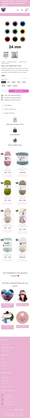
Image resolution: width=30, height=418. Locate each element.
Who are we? (5, 344)
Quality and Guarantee (7, 347)
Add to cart (18, 91)
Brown (3, 82)
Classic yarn (7, 198)
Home (3, 62)
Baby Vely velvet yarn (7, 226)
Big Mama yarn (22, 255)
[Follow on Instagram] (17, 410)
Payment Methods (6, 386)
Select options (7, 175)
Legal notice (4, 380)
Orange (15, 85)
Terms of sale (5, 377)
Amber (13, 82)
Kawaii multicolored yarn (22, 226)
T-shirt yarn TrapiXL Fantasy (22, 169)
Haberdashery (12, 62)
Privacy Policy (5, 383)
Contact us (4, 368)
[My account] (17, 10)
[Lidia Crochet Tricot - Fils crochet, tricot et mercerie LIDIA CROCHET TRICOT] (5, 10)
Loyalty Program (5, 350)
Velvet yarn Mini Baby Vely (7, 169)
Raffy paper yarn (7, 255)
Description (8, 105)
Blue (19, 82)
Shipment (4, 362)
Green (24, 82)
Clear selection (25, 78)
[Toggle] (2, 105)
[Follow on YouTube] (22, 410)
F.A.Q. (2, 359)
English (27, 9)
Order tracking (5, 365)
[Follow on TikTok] (20, 410)
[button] (22, 10)
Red (9, 82)
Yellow (3, 85)
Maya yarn (22, 198)
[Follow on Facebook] (15, 410)
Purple (9, 85)
